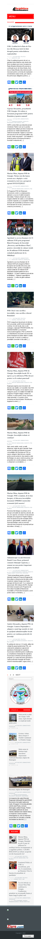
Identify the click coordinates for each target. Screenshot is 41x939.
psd (31, 188)
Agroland (15, 259)
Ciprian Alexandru (17, 121)
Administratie (25, 118)
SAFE (23, 122)
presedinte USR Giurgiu (14, 122)
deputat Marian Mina (18, 188)
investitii (14, 58)
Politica (23, 56)
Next (18, 675)
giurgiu (14, 319)
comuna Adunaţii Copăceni (19, 571)
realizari (25, 573)
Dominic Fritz (18, 879)
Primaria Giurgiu (14, 901)
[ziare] (9, 919)
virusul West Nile (24, 901)
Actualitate (16, 56)
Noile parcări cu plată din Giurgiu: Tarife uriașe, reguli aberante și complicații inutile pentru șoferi (20, 719)
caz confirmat (18, 900)
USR (19, 58)
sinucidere (25, 796)
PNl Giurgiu (10, 641)
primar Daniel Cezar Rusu (14, 573)
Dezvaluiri (12, 726)
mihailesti (27, 259)
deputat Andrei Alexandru (19, 640)
